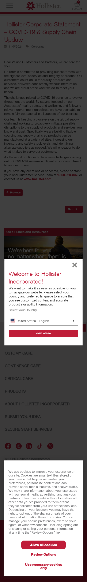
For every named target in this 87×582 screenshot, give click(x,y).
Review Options (43, 554)
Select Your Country (23, 310)
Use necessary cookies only (43, 566)
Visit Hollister (43, 333)
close (74, 265)
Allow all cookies (43, 545)
